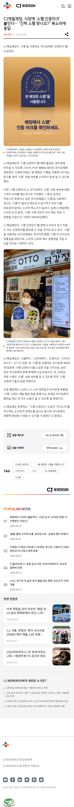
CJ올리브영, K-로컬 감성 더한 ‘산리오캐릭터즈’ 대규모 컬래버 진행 (35, 706)
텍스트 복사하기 (53, 435)
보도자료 (7, 34)
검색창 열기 (63, 6)
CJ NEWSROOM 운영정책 (17, 759)
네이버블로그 (27, 779)
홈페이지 (41, 779)
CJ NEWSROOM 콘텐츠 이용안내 (21, 766)
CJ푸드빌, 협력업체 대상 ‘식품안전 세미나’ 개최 (26, 687)
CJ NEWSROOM (7, 5)
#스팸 (17, 477)
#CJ (34, 470)
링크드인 (19, 779)
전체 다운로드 (53, 447)
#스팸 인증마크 (22, 464)
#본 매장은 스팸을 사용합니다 (50, 464)
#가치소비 (19, 470)
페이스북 (12, 779)
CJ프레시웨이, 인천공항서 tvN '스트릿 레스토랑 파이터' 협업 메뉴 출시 (36, 701)
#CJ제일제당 (50, 470)
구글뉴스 (34, 779)
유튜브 (5, 779)
